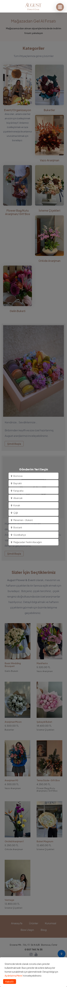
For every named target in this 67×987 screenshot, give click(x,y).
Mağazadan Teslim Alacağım (27, 542)
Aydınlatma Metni (13, 975)
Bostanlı (17, 527)
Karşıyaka (18, 490)
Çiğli (15, 512)
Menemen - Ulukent (23, 520)
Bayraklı (17, 483)
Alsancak (18, 498)
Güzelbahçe (19, 534)
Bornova (17, 475)
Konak (16, 505)
